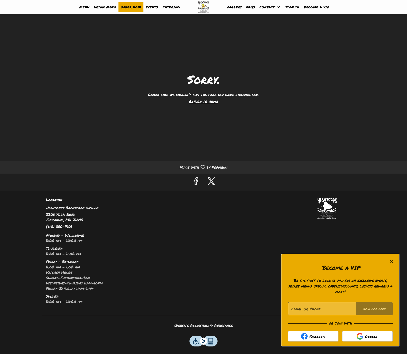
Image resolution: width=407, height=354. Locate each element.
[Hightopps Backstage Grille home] (203, 7)
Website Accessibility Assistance (203, 325)
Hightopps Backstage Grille (327, 208)
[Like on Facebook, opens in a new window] (195, 182)
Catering (171, 7)
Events (152, 7)
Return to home (203, 101)
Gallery (234, 7)
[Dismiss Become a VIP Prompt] (391, 261)
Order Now (131, 7)
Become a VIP (316, 7)
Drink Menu (105, 7)
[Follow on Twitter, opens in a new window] (211, 182)
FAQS (250, 7)
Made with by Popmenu (115, 167)
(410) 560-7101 (59, 226)
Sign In (292, 7)
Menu (84, 7)
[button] (270, 7)
